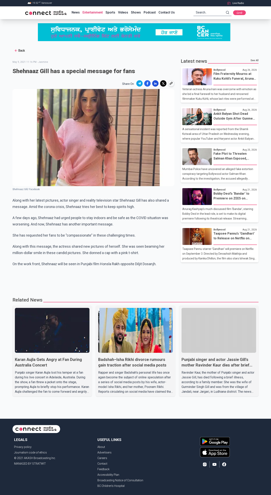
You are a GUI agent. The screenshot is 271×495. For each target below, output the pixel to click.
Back (21, 50)
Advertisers (104, 452)
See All (255, 60)
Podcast (150, 12)
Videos (123, 12)
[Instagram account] (205, 464)
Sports (110, 12)
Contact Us (167, 12)
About (101, 447)
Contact (102, 463)
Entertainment (93, 12)
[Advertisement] (134, 280)
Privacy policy (23, 447)
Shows (136, 12)
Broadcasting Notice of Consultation (120, 480)
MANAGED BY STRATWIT (30, 463)
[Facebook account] (224, 464)
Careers (102, 458)
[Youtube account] (214, 464)
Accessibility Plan (108, 474)
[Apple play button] (215, 452)
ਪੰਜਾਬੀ (239, 13)
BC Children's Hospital (111, 485)
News (76, 12)
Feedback (103, 469)
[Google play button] (215, 441)
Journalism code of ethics (30, 452)
